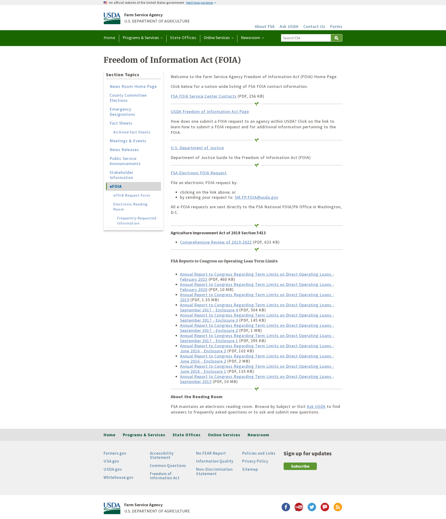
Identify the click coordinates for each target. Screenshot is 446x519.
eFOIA (116, 186)
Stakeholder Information (121, 175)
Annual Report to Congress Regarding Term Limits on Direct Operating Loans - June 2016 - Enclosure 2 (257, 358)
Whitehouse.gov (119, 477)
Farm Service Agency (143, 14)
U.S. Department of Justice (197, 147)
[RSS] (336, 508)
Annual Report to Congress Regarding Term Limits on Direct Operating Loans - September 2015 (257, 379)
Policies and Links (258, 453)
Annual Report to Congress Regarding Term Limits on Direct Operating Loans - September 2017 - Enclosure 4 (257, 307)
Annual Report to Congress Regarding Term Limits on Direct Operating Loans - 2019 (257, 297)
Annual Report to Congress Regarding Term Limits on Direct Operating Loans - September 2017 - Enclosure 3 (257, 317)
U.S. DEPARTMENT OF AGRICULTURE (157, 21)
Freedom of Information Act (165, 476)
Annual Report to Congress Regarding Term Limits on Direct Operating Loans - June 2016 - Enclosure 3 (257, 348)
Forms (336, 26)
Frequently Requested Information (136, 220)
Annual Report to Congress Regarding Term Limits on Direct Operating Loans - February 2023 (257, 276)
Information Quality (214, 461)
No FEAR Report (211, 453)
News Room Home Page (133, 86)
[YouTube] (297, 508)
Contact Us (314, 26)
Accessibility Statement (162, 455)
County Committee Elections (128, 98)
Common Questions (168, 465)
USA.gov (111, 461)
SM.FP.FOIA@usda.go (255, 197)
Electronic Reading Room (130, 207)
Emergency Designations (122, 111)
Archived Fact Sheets (132, 132)
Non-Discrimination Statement (214, 471)
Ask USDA (289, 26)
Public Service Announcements (125, 161)
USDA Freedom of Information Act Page (210, 111)
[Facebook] (284, 508)
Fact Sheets (121, 123)
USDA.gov (113, 469)
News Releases (124, 149)
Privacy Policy (255, 461)
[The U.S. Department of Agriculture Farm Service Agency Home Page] (112, 22)
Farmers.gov (115, 453)
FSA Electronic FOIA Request (199, 172)
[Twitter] (310, 508)
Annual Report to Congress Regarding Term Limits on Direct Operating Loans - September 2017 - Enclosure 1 (257, 338)
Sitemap (250, 469)
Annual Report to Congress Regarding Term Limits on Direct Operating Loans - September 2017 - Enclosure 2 (257, 328)
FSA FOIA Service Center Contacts (203, 96)
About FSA (265, 26)
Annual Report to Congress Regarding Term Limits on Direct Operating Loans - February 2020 (257, 287)
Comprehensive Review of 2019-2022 (216, 242)
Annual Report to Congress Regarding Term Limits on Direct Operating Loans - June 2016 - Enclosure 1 (257, 369)
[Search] (336, 38)
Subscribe (300, 466)
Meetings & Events (128, 140)
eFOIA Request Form (131, 195)
